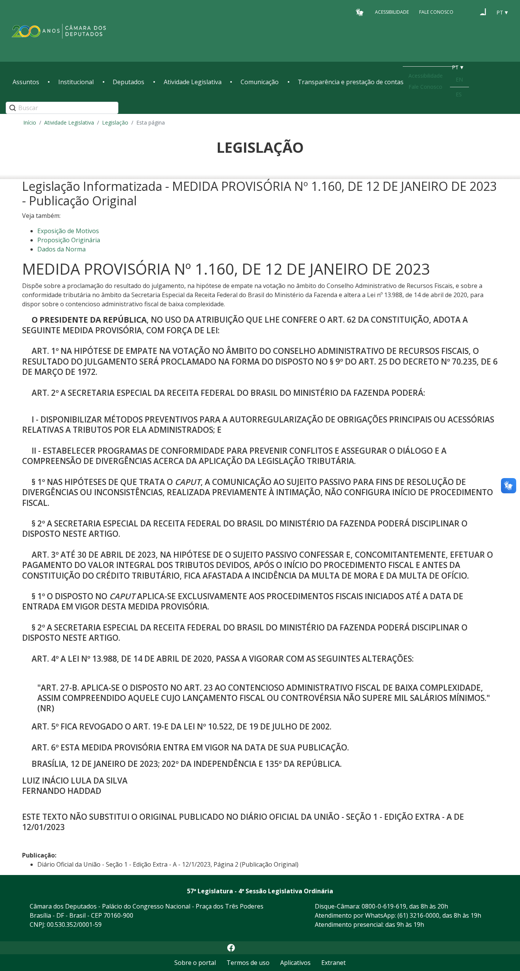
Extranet (333, 962)
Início (29, 122)
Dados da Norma (61, 249)
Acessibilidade (392, 12)
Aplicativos (295, 962)
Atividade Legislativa (193, 82)
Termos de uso (248, 962)
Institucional (76, 82)
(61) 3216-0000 (418, 915)
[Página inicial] (59, 31)
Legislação (115, 122)
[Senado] (483, 12)
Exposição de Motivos (68, 231)
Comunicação (260, 82)
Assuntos (26, 82)
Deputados (128, 82)
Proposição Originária (68, 240)
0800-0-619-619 (384, 906)
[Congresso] (468, 12)
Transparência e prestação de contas (351, 82)
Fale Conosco (436, 12)
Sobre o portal (195, 962)
